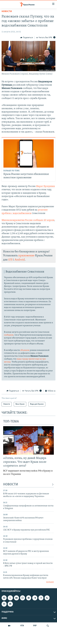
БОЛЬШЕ (50, 582)
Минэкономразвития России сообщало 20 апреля (28, 220)
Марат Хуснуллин (45, 186)
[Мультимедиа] (9, 625)
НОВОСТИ (10, 484)
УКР (35, 626)
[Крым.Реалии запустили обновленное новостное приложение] (28, 153)
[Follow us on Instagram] (22, 597)
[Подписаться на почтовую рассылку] (10, 604)
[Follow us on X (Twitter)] (10, 597)
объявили (25, 350)
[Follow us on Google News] (28, 597)
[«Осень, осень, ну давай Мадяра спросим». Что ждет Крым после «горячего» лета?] (28, 440)
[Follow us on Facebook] (4, 597)
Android (20, 259)
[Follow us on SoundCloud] (40, 597)
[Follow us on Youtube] (16, 597)
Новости (7, 11)
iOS (10, 259)
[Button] (26, 37)
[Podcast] (4, 604)
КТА (22, 626)
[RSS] (47, 597)
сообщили (9, 335)
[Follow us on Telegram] (34, 597)
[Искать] (48, 625)
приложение (26, 255)
